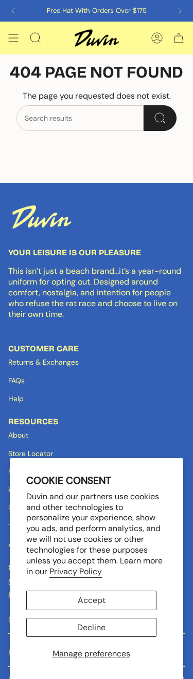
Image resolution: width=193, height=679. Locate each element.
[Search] (160, 118)
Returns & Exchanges (43, 362)
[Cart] (178, 38)
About (18, 435)
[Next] (180, 10)
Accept (92, 600)
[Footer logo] (41, 217)
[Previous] (12, 10)
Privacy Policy (75, 571)
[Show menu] (13, 38)
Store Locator (30, 453)
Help (16, 398)
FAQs (16, 380)
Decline (91, 627)
